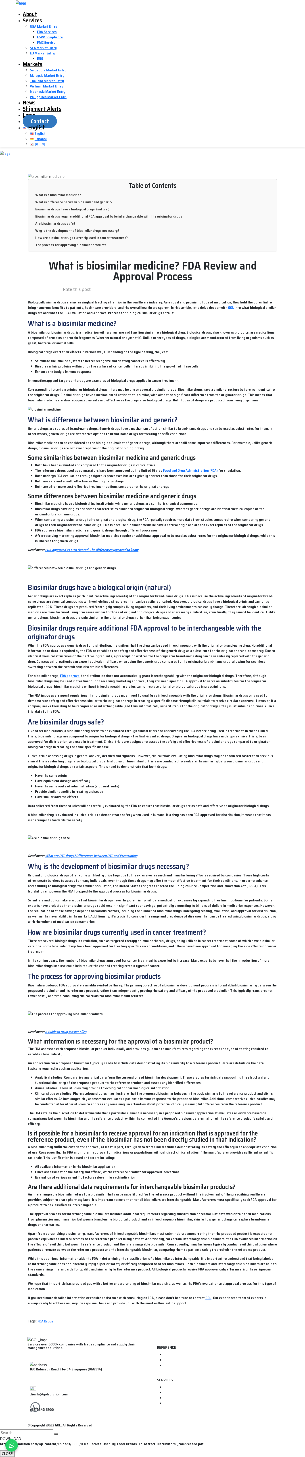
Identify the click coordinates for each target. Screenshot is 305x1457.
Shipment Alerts (42, 108)
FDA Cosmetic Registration (184, 1403)
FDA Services (47, 32)
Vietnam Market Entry (46, 86)
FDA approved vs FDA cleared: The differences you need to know (91, 550)
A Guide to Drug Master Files (65, 1032)
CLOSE (7, 1453)
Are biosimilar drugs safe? (55, 223)
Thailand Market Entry (47, 81)
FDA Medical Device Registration (188, 1398)
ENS (40, 58)
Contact (40, 121)
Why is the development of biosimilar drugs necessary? (77, 230)
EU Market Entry (42, 53)
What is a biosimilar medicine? (58, 195)
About (30, 14)
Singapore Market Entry (48, 70)
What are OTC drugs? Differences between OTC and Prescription (91, 856)
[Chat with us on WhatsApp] (11, 1445)
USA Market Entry (43, 26)
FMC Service (46, 42)
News (29, 102)
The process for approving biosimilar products (71, 245)
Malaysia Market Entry (47, 75)
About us (171, 1360)
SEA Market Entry (43, 48)
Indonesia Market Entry (47, 91)
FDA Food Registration (181, 1392)
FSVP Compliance (50, 37)
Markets (32, 64)
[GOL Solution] (21, 3)
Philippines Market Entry (48, 97)
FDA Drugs (45, 1321)
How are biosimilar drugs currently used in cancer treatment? (81, 238)
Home (168, 1354)
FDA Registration (177, 1387)
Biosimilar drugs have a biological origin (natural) (72, 209)
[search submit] (56, 1434)
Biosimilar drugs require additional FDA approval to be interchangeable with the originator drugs (108, 216)
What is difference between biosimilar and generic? (74, 202)
